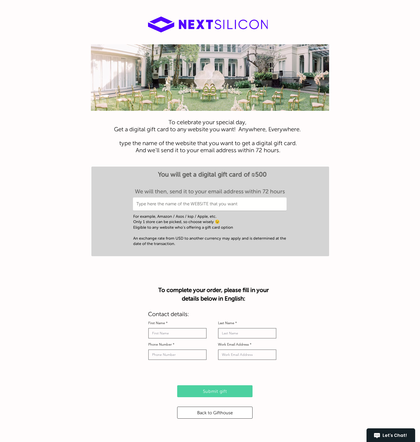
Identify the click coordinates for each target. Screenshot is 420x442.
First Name (156, 323)
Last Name (226, 323)
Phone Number (160, 344)
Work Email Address (233, 344)
